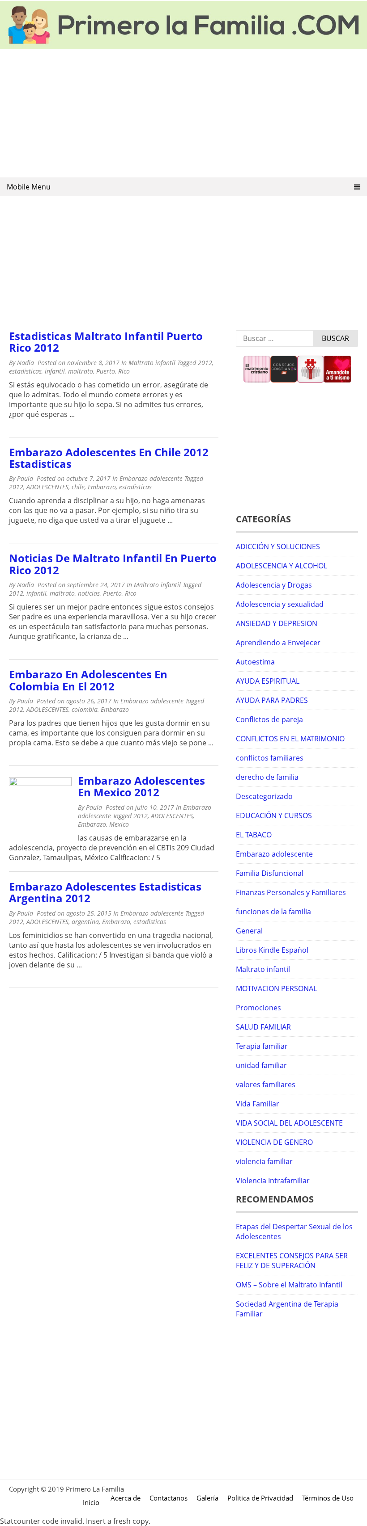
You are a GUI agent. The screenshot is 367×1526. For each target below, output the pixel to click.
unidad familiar (261, 1065)
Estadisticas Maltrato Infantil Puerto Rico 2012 (106, 341)
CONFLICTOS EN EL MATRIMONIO (290, 739)
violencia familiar (264, 1161)
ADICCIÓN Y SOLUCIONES (278, 546)
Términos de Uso (328, 1497)
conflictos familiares (269, 758)
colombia (85, 709)
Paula (25, 478)
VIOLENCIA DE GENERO (274, 1142)
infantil (55, 371)
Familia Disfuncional (269, 873)
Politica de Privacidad (260, 1497)
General (249, 931)
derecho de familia (267, 777)
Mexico (119, 824)
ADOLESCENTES (47, 487)
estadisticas (25, 371)
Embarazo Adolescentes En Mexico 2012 (141, 786)
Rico (124, 371)
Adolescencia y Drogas (274, 585)
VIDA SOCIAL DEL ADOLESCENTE (289, 1123)
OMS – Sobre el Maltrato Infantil (289, 1285)
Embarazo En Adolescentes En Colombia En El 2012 (88, 680)
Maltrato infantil (151, 362)
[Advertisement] (183, 114)
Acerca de (126, 1497)
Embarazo (102, 487)
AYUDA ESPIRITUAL (267, 681)
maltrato (80, 371)
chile (78, 487)
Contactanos (168, 1497)
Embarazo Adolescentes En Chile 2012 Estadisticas (109, 458)
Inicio (91, 1502)
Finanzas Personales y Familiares (291, 892)
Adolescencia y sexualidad (280, 604)
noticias (89, 593)
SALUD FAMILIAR (263, 1027)
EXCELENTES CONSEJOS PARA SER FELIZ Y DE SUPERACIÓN (292, 1260)
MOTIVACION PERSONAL (276, 988)
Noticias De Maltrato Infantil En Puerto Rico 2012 (113, 564)
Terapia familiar (262, 1046)
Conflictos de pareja (269, 719)
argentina (85, 921)
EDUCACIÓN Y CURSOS (274, 815)
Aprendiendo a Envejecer (278, 642)
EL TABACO (254, 835)
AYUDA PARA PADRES (272, 700)
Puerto (105, 371)
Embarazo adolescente (151, 478)
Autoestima (255, 662)
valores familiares (265, 1084)
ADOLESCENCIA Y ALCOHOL (281, 566)
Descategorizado (264, 796)
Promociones (258, 1008)
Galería (207, 1497)
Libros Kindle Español (272, 950)
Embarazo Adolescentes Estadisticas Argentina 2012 (105, 892)
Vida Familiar (257, 1104)
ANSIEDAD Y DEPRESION (276, 623)
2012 (205, 362)
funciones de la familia (273, 911)
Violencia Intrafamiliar (273, 1180)
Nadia (25, 362)
